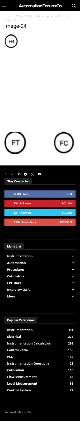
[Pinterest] (18, 174)
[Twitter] (32, 174)
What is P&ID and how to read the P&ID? (41, 16)
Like (69, 194)
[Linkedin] (12, 174)
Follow (67, 203)
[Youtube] (39, 174)
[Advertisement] (40, 89)
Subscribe (66, 222)
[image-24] (11, 46)
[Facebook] (5, 174)
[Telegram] (25, 174)
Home (8, 16)
